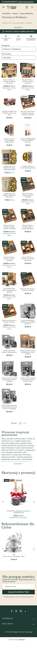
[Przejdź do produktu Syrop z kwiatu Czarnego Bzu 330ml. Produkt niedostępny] (13, 542)
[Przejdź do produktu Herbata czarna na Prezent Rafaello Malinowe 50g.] (9, 129)
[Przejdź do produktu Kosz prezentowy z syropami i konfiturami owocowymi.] (27, 248)
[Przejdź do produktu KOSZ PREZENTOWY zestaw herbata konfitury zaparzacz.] (9, 279)
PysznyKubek (28, 632)
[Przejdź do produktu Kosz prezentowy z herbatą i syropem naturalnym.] (27, 70)
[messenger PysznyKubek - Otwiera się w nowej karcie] (16, 611)
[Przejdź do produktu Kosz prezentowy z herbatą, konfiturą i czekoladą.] (27, 184)
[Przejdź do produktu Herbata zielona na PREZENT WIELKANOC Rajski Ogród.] (9, 184)
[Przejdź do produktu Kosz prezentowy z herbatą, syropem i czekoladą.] (9, 248)
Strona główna (6, 13)
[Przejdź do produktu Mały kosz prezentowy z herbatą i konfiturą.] (9, 311)
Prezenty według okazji (26, 13)
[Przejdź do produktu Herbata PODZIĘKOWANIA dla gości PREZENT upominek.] (27, 129)
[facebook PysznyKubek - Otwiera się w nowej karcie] (12, 611)
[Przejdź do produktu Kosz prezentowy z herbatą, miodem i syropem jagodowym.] (27, 216)
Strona (14, 423)
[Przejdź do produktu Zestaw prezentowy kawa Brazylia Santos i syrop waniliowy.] (27, 341)
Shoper (16, 632)
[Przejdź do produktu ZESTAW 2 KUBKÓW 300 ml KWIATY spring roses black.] (9, 102)
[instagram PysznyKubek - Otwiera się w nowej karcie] (21, 611)
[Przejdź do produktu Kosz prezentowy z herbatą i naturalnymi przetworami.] (9, 70)
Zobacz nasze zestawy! (26, 2)
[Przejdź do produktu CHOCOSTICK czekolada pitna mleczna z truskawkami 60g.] (18, 493)
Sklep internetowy (16, 639)
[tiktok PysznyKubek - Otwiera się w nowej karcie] (25, 611)
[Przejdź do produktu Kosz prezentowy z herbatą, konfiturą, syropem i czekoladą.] (9, 216)
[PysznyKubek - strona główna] (12, 7)
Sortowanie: (6, 54)
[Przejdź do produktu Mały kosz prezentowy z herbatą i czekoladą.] (27, 279)
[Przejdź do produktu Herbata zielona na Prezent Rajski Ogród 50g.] (27, 157)
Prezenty (15, 13)
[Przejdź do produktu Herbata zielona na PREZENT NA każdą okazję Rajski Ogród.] (9, 157)
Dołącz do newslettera (18, 592)
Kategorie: (6, 45)
